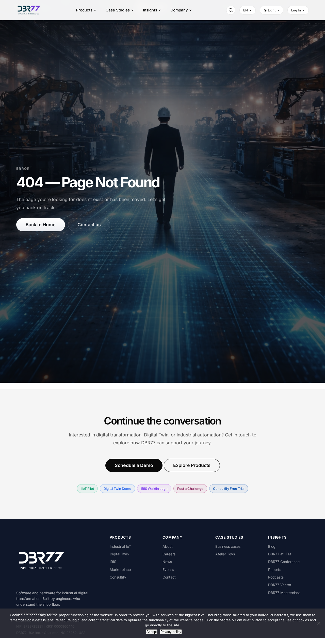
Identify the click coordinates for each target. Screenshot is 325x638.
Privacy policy (170, 632)
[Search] (230, 10)
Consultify (118, 577)
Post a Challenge (190, 489)
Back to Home (41, 224)
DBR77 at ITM (279, 554)
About (167, 546)
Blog (271, 546)
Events (168, 569)
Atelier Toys (225, 554)
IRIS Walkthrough (154, 489)
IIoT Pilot (87, 489)
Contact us (89, 224)
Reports (274, 569)
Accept (152, 632)
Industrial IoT (120, 546)
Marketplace (120, 569)
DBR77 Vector (279, 585)
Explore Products (191, 465)
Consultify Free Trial (228, 489)
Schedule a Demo (134, 465)
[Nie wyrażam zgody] (318, 623)
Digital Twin (119, 554)
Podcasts (276, 577)
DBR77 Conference (284, 561)
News (167, 561)
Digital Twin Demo (117, 489)
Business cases (227, 546)
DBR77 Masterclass (284, 592)
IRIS (113, 561)
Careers (168, 554)
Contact (169, 577)
